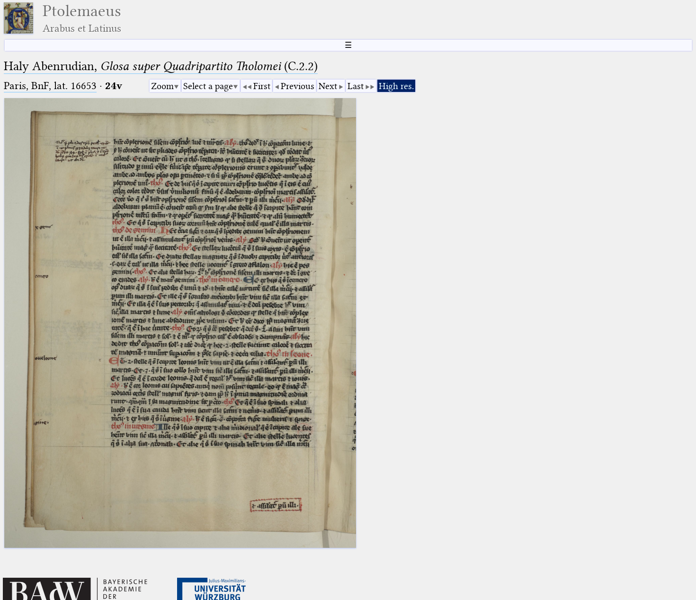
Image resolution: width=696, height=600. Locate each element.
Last (356, 86)
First (261, 86)
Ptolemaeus (82, 18)
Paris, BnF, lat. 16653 (50, 85)
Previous (297, 86)
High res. (396, 86)
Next (328, 86)
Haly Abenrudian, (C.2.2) (161, 66)
